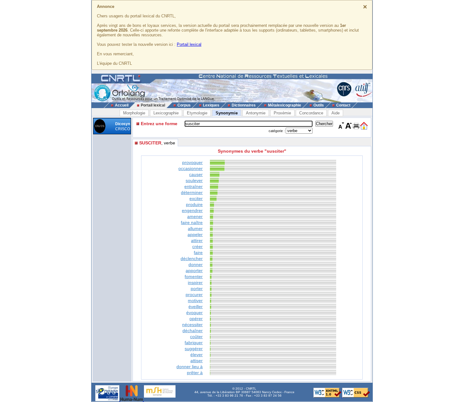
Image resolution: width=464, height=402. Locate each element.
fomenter (194, 276)
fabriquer (194, 342)
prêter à (195, 372)
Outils (318, 105)
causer (196, 174)
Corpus (184, 105)
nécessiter (192, 324)
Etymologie (197, 113)
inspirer (195, 282)
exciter (196, 198)
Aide (335, 113)
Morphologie (134, 113)
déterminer (192, 192)
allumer (195, 228)
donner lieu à (189, 366)
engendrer (192, 210)
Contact (343, 105)
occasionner (190, 168)
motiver (195, 300)
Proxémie (282, 113)
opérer (196, 318)
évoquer (194, 312)
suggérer (194, 348)
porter (197, 288)
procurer (194, 294)
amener (195, 216)
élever (196, 354)
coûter (196, 336)
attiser (196, 360)
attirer (197, 240)
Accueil (121, 105)
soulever (194, 180)
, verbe (157, 142)
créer (197, 246)
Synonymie (227, 113)
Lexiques (211, 105)
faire (198, 252)
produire (194, 204)
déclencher (192, 258)
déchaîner (192, 330)
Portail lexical (189, 44)
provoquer (192, 162)
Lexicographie (166, 113)
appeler (195, 234)
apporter (194, 270)
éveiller (195, 306)
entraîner (193, 186)
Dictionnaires (244, 105)
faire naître (192, 222)
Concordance (311, 113)
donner (195, 264)
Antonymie (255, 113)
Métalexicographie (284, 105)
